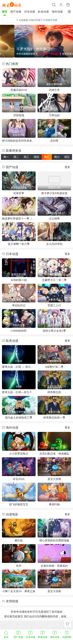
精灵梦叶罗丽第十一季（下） (19, 218)
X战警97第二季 (54, 366)
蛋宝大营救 (54, 479)
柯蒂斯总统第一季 (54, 417)
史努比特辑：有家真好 (54, 565)
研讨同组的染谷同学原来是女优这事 (19, 140)
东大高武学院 (54, 243)
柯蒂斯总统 (54, 392)
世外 (18, 565)
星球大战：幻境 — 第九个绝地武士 (19, 366)
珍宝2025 (19, 479)
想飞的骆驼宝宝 (18, 504)
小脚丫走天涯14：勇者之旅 (18, 591)
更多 (67, 167)
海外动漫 (57, 11)
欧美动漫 (43, 11)
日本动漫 (29, 11)
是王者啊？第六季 (19, 243)
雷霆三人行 (54, 305)
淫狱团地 (18, 115)
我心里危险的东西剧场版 (54, 540)
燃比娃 (19, 540)
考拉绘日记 (19, 305)
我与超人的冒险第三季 (18, 417)
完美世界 (18, 193)
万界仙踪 (54, 115)
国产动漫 (15, 11)
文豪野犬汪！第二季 (54, 280)
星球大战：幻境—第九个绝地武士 (19, 392)
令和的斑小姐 (19, 280)
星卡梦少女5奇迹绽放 (54, 193)
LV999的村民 (19, 330)
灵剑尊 (54, 140)
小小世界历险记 (18, 453)
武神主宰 (54, 89)
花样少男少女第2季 (54, 330)
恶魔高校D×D (19, 89)
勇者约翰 (54, 504)
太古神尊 (54, 218)
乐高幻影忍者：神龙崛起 (54, 453)
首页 (4, 11)
